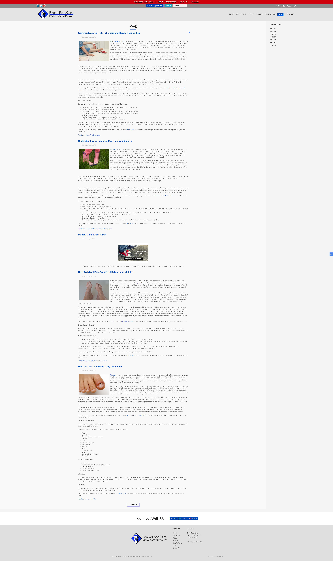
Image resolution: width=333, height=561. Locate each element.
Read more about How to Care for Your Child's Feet (95, 229)
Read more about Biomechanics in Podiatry (92, 361)
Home (231, 14)
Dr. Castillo (170, 88)
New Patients (271, 14)
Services (259, 14)
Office (251, 14)
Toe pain (113, 375)
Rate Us (168, 6)
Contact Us (289, 14)
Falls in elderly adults (117, 41)
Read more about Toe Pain (87, 499)
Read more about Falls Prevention (89, 135)
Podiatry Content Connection (144, 556)
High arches (140, 283)
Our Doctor (241, 14)
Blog (280, 14)
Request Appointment (154, 6)
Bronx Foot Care (170, 196)
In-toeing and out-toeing (118, 149)
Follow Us (184, 518)
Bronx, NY (130, 130)
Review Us (194, 518)
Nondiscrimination (218, 556)
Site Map (210, 556)
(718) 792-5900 (289, 6)
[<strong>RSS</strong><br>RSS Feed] (189, 32)
